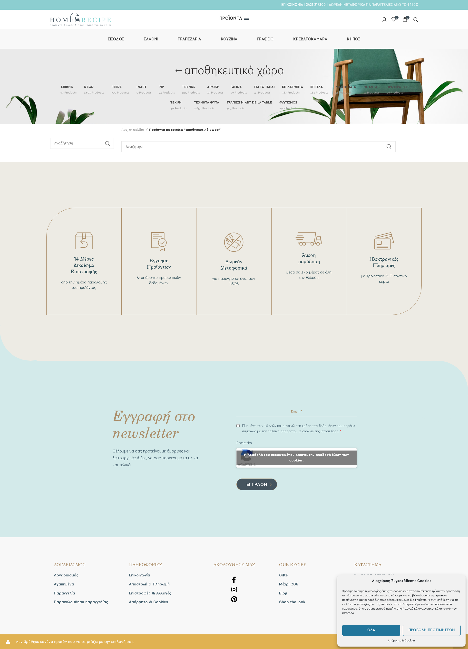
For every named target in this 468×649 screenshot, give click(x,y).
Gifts (283, 575)
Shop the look (292, 602)
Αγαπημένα (64, 584)
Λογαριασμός (66, 575)
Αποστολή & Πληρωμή (149, 584)
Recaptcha (244, 443)
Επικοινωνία (139, 575)
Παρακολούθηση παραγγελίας (81, 602)
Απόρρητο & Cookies (401, 640)
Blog (283, 593)
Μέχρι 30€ (288, 584)
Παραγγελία (64, 593)
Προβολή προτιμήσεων (432, 630)
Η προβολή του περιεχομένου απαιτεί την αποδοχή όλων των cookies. (296, 457)
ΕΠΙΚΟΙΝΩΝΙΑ (292, 5)
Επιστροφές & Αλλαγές (150, 593)
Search (107, 143)
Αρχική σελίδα (132, 130)
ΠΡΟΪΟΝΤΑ (230, 18)
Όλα (371, 630)
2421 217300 (316, 5)
